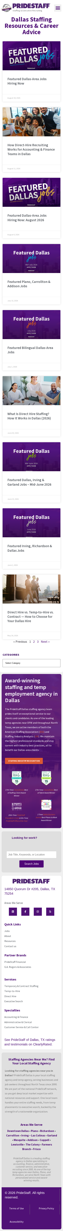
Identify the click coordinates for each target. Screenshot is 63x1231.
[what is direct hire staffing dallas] (31, 390)
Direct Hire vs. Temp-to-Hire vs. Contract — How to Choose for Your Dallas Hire (30, 616)
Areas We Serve (13, 903)
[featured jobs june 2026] (31, 522)
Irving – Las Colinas (33, 1135)
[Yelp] (50, 912)
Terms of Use (16, 1208)
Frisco (37, 1149)
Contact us (10, 946)
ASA (42, 731)
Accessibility (16, 1221)
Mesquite (19, 1140)
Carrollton (12, 1135)
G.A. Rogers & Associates (17, 967)
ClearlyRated (19, 790)
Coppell (44, 1140)
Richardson (47, 1131)
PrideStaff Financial (15, 961)
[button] (57, 8)
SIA (36, 736)
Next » (45, 641)
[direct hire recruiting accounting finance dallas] (31, 121)
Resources (10, 941)
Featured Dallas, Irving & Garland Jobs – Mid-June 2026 (29, 482)
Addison (32, 1140)
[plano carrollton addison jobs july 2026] (31, 258)
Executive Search (13, 1001)
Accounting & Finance (16, 1017)
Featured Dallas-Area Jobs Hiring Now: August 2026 (27, 217)
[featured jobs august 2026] (31, 192)
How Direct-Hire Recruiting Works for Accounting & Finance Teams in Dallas (31, 149)
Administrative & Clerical (18, 1022)
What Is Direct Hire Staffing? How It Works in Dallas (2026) (29, 416)
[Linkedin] (13, 912)
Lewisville (17, 1144)
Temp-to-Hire (12, 991)
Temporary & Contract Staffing (21, 986)
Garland (52, 1135)
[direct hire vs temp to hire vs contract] (31, 589)
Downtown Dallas (18, 1131)
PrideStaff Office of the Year (16, 821)
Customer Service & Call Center (21, 1027)
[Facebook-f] (25, 912)
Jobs (7, 931)
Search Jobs (31, 863)
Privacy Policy (46, 1208)
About (7, 936)
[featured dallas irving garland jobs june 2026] (31, 456)
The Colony (33, 1144)
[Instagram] (38, 912)
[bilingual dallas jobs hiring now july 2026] (31, 324)
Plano (34, 1131)
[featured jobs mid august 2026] (31, 55)
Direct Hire (10, 996)
